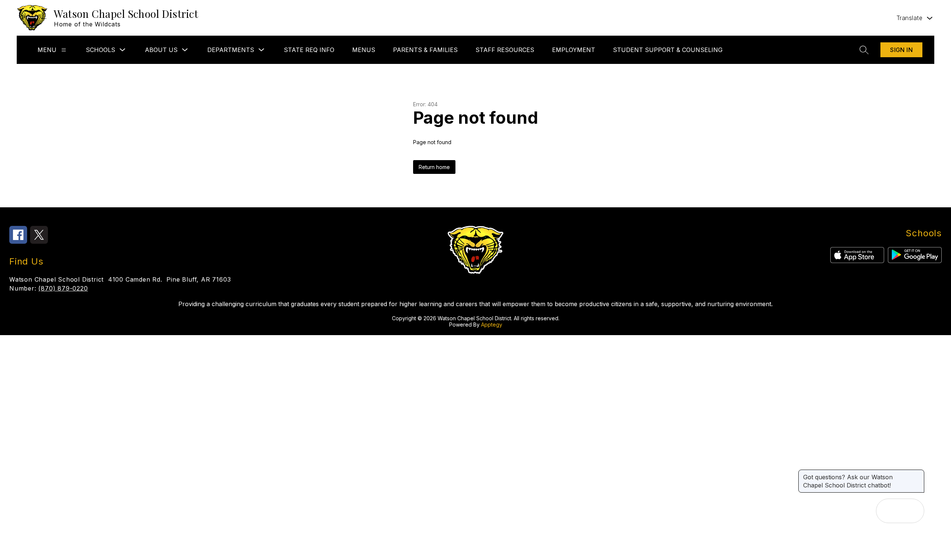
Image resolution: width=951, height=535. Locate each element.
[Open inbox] (888, 510)
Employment (573, 50)
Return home (434, 167)
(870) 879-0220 (63, 288)
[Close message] (918, 473)
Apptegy (491, 324)
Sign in (901, 50)
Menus (363, 50)
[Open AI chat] (912, 510)
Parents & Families (425, 50)
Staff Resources (505, 50)
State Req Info (309, 50)
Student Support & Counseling (668, 50)
